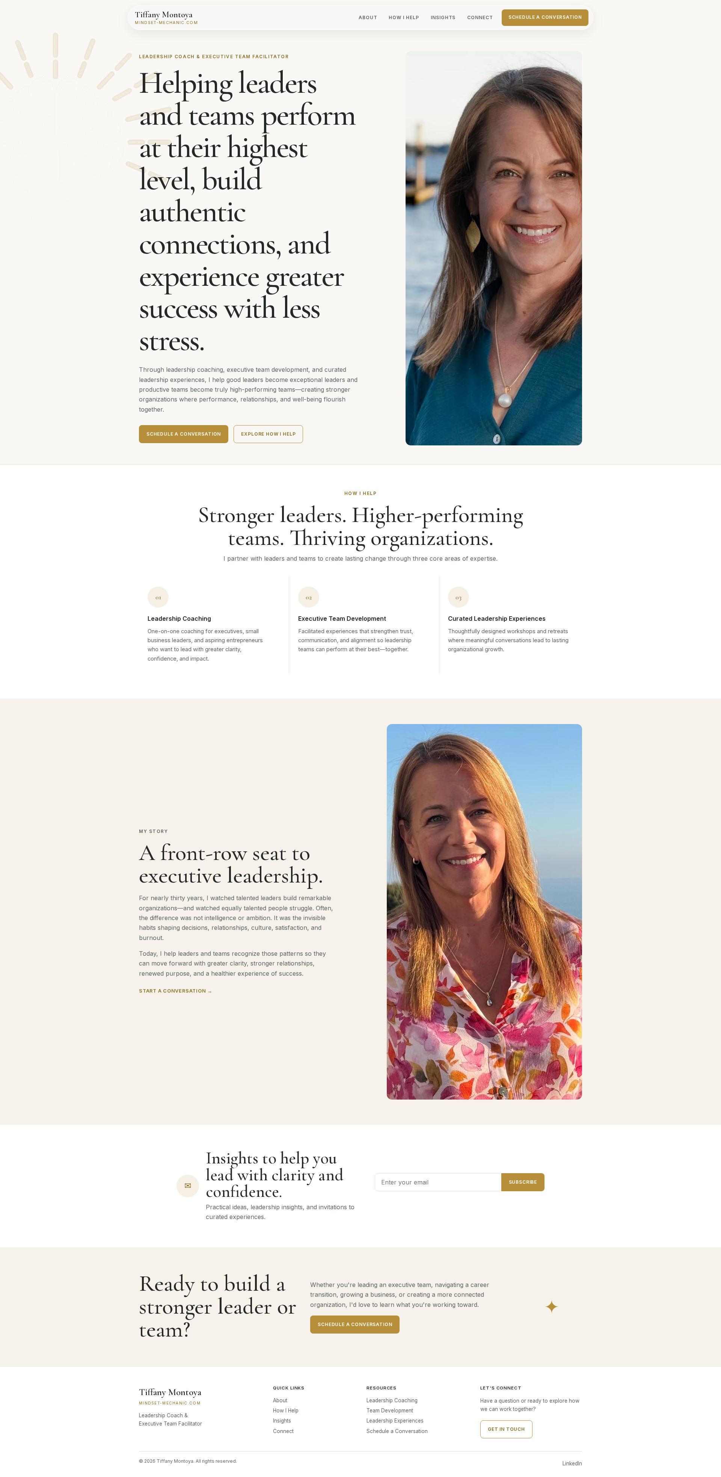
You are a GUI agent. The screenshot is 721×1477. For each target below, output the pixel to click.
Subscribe (523, 1182)
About (368, 17)
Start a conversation (176, 991)
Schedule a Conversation (545, 17)
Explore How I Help (268, 434)
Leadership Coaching (392, 1400)
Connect (480, 17)
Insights (443, 17)
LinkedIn (572, 1463)
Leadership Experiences (395, 1421)
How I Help (404, 17)
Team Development (390, 1411)
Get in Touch (506, 1429)
